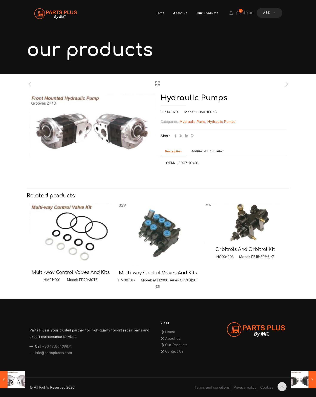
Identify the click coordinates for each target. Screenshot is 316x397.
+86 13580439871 (57, 346)
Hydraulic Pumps (221, 121)
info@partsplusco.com (53, 353)
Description (173, 151)
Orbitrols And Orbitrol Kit (245, 249)
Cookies (266, 387)
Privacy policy (244, 387)
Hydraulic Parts (192, 121)
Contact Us (174, 351)
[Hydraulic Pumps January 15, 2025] (12, 379)
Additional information (207, 151)
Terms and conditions (212, 387)
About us (172, 338)
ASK (267, 12)
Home (170, 332)
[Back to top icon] (282, 386)
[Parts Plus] (56, 13)
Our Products (176, 345)
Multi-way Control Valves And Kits (71, 272)
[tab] (173, 151)
